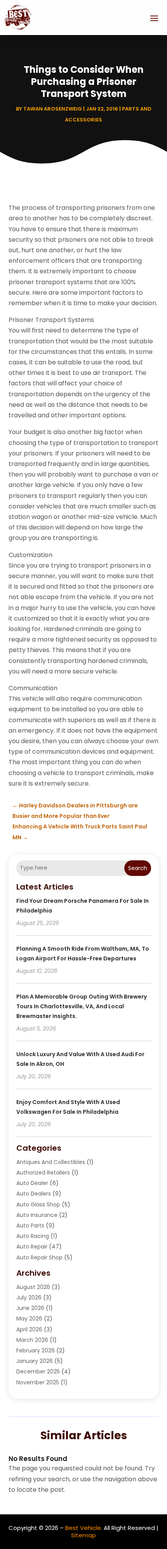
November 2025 (37, 1382)
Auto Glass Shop (38, 1204)
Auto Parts (30, 1225)
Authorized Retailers (43, 1172)
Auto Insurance (36, 1215)
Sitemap (83, 1535)
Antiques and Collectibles (50, 1162)
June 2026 (30, 1308)
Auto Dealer (32, 1183)
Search (137, 868)
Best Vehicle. (83, 1528)
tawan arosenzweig (52, 109)
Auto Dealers (33, 1193)
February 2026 (35, 1350)
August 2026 (33, 1287)
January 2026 (34, 1361)
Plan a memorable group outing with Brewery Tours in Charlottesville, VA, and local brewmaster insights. (81, 1006)
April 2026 (29, 1329)
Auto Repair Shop (39, 1257)
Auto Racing (32, 1236)
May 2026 (29, 1318)
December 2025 (38, 1371)
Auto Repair (31, 1246)
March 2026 (32, 1340)
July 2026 (29, 1297)
